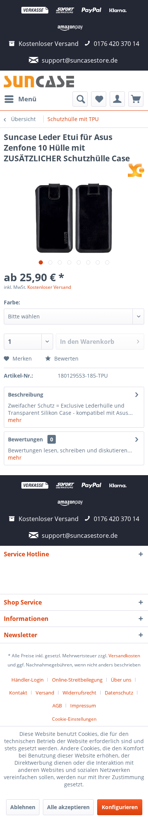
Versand (45, 692)
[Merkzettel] (98, 99)
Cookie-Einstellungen (74, 719)
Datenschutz (119, 692)
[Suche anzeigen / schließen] (80, 99)
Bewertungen (25, 439)
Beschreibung (25, 394)
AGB (57, 705)
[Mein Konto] (117, 99)
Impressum (83, 705)
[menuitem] (20, 99)
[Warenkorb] (135, 99)
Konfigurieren (120, 807)
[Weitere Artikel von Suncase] (136, 170)
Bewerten (66, 358)
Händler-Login (27, 679)
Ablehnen (22, 807)
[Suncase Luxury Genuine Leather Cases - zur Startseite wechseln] (39, 81)
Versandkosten (124, 655)
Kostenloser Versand (49, 287)
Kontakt (18, 692)
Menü (27, 98)
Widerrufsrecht (79, 692)
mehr (15, 420)
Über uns (121, 679)
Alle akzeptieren (68, 807)
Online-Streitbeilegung (77, 679)
